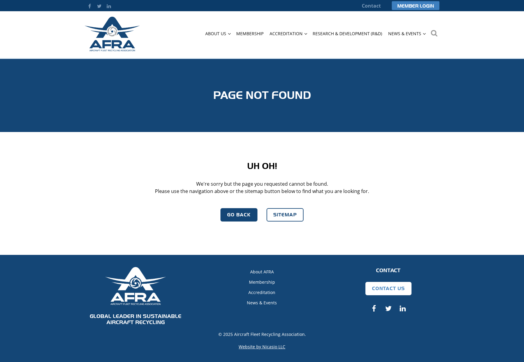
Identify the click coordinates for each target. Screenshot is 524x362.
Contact (371, 5)
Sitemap (285, 215)
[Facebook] (89, 6)
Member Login (415, 6)
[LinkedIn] (109, 6)
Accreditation (261, 292)
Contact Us (388, 288)
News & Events (262, 303)
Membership (262, 282)
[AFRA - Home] (112, 49)
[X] (99, 6)
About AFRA (262, 272)
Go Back (239, 215)
